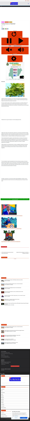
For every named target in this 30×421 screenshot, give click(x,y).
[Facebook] (2, 28)
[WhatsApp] (5, 28)
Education (2, 397)
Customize (16, 417)
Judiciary (2, 402)
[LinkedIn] (7, 28)
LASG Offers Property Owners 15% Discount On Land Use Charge (11, 228)
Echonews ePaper (3, 407)
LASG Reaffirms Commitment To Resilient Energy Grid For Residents (11, 215)
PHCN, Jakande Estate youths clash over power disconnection (7, 253)
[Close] (27, 410)
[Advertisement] (15, 15)
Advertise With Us (3, 414)
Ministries (2, 399)
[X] (3, 28)
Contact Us (2, 412)
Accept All (23, 417)
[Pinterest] (6, 28)
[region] (19, 414)
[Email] (4, 28)
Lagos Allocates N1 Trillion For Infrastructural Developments (10, 241)
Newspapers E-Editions (4, 416)
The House (2, 404)
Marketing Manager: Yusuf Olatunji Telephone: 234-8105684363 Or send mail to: (6, 362)
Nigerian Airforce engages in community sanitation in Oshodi (22, 253)
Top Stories (2, 389)
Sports (2, 394)
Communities (3, 392)
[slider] (15, 54)
